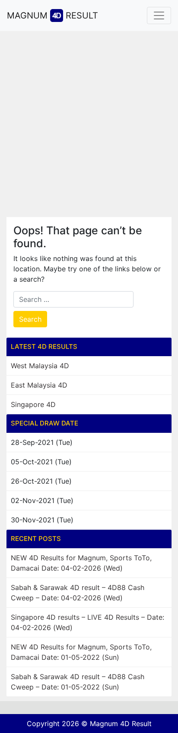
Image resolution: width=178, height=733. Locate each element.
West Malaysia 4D (40, 365)
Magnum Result (52, 15)
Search (30, 319)
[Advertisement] (89, 124)
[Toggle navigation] (159, 15)
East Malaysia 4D (39, 385)
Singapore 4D (33, 404)
